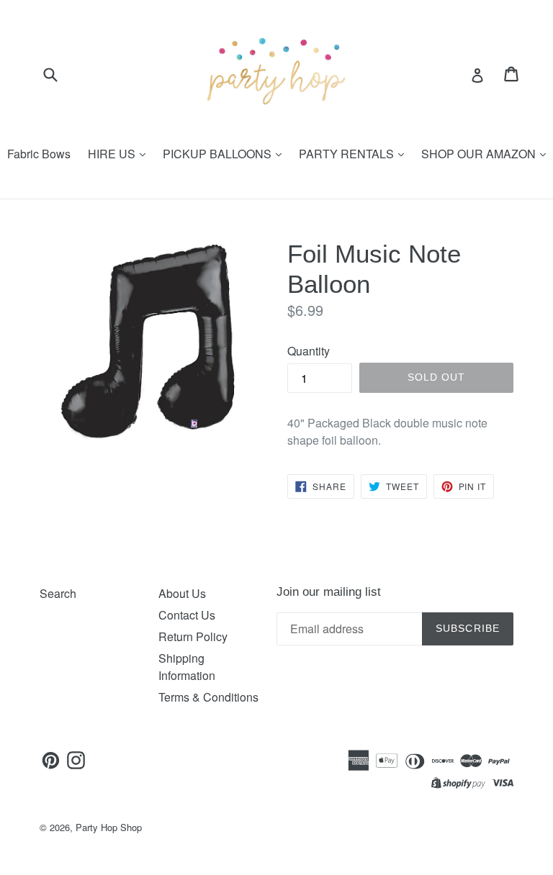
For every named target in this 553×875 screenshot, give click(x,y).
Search (58, 593)
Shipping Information (186, 667)
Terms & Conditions (208, 697)
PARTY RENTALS (348, 153)
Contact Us (186, 615)
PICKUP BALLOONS (218, 153)
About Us (182, 593)
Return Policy (193, 636)
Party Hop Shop (109, 827)
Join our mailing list (328, 592)
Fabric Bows (39, 153)
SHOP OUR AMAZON (480, 153)
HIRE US (113, 153)
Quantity (308, 351)
